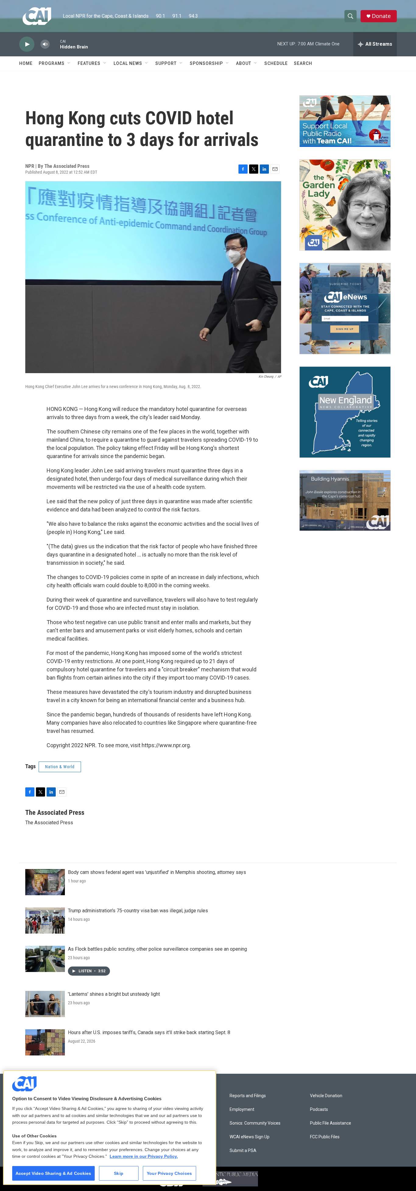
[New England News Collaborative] (345, 412)
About (243, 63)
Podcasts (319, 1109)
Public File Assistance (330, 1123)
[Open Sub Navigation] (69, 63)
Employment (242, 1109)
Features (89, 63)
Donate (381, 16)
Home (26, 63)
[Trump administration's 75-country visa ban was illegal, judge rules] (45, 920)
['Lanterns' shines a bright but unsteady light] (45, 1004)
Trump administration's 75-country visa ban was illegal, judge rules (138, 911)
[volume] (45, 44)
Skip (118, 1173)
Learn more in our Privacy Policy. (144, 1156)
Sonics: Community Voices (255, 1123)
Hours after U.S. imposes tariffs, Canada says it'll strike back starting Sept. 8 (149, 1032)
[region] (109, 1127)
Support (166, 63)
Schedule (276, 63)
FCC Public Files (325, 1137)
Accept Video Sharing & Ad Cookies (53, 1173)
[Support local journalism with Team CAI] (345, 121)
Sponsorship (206, 63)
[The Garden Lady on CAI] (345, 205)
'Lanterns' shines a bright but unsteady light (114, 994)
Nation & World (60, 766)
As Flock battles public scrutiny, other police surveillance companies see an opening (157, 949)
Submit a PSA (243, 1150)
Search (303, 63)
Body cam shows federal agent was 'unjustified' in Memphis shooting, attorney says (157, 872)
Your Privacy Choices (169, 1173)
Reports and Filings (248, 1096)
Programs (52, 63)
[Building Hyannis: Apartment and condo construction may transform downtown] (345, 500)
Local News (128, 63)
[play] (27, 44)
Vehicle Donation (326, 1096)
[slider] (55, 44)
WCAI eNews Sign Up (250, 1137)
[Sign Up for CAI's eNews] (345, 308)
